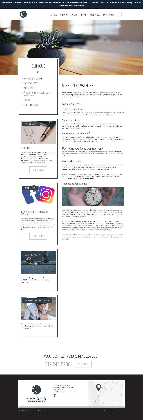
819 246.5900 (88, 178)
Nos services (30, 87)
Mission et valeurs (33, 78)
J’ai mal (74, 14)
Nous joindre (108, 14)
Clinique (64, 14)
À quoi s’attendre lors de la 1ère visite (37, 94)
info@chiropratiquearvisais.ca (64, 392)
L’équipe (27, 100)
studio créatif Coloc (117, 411)
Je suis (83, 14)
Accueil (54, 14)
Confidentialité (31, 104)
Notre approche (31, 83)
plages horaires (83, 165)
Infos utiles (95, 14)
